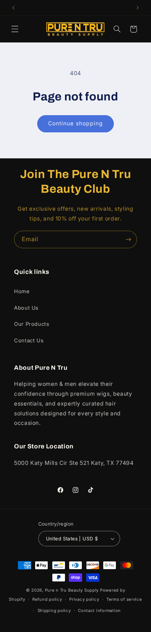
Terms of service (124, 599)
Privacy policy (84, 599)
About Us (26, 308)
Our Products (32, 324)
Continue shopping (75, 123)
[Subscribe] (128, 239)
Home (22, 291)
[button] (15, 29)
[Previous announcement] (13, 7)
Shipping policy (54, 610)
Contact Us (29, 340)
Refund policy (47, 599)
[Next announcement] (137, 7)
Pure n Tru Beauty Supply (72, 590)
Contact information (99, 610)
